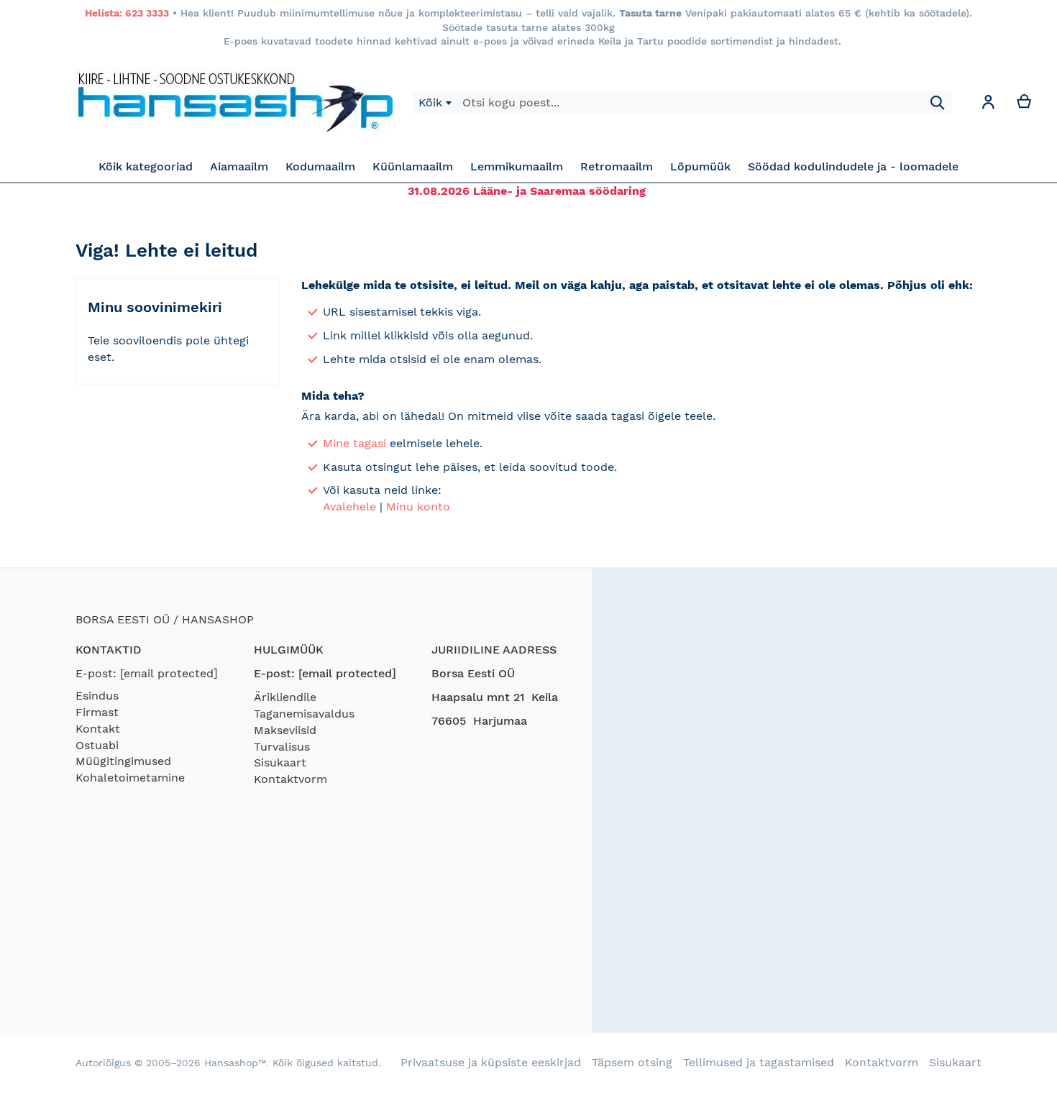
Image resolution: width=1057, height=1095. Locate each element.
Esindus (97, 695)
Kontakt (98, 729)
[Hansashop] (235, 103)
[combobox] (435, 102)
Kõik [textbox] (430, 102)
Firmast (97, 712)
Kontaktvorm (290, 779)
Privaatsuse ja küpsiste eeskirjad (491, 1062)
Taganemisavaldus (304, 713)
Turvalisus (282, 746)
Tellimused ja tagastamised (758, 1062)
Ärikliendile (285, 697)
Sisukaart (280, 762)
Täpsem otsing (632, 1062)
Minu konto (418, 506)
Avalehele (349, 506)
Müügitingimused (123, 761)
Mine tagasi (354, 443)
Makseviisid (285, 730)
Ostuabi (97, 745)
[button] (988, 104)
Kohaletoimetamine (130, 777)
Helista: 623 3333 (127, 13)
